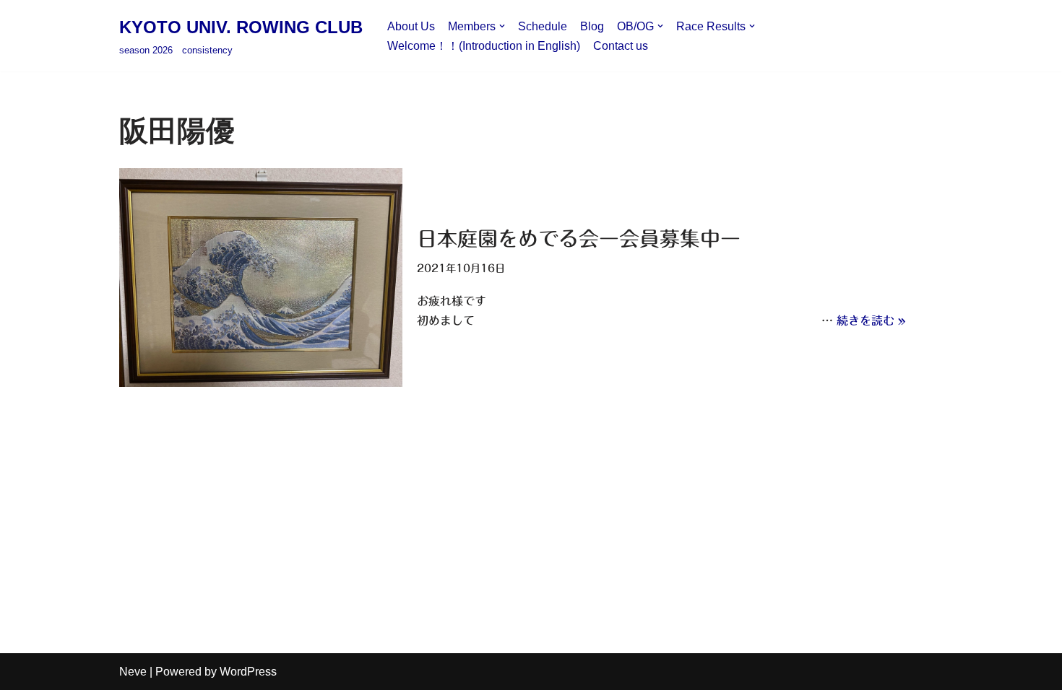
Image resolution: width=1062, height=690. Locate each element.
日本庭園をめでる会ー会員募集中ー (579, 238)
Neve (133, 671)
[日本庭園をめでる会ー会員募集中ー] (260, 277)
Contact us (620, 46)
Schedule (542, 26)
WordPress (248, 671)
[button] (502, 26)
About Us (411, 26)
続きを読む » (871, 320)
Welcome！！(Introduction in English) (483, 46)
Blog (592, 26)
